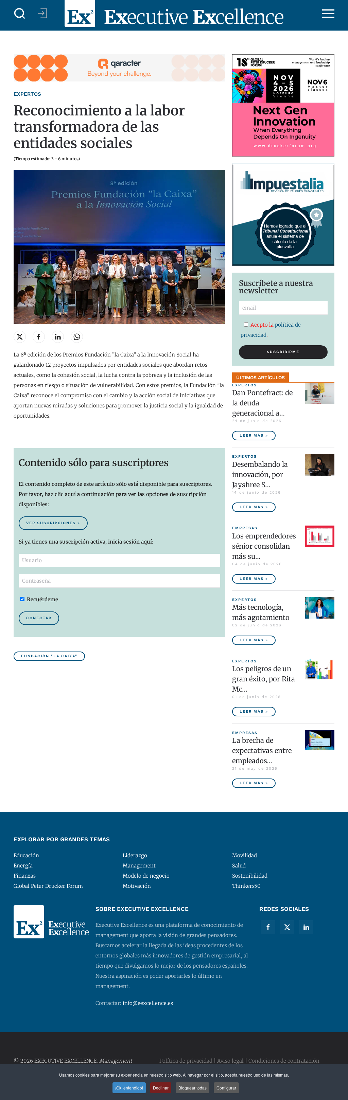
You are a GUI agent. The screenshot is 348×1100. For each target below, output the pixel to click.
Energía (23, 865)
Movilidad (244, 855)
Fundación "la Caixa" (49, 656)
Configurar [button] (226, 1087)
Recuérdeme (41, 599)
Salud (239, 865)
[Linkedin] (306, 927)
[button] (20, 13)
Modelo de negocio (146, 876)
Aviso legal (230, 1061)
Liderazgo (135, 855)
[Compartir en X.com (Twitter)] (20, 337)
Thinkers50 (246, 886)
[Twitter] (287, 927)
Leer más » (254, 435)
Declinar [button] (161, 1087)
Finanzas (25, 876)
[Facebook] (268, 927)
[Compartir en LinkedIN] (58, 337)
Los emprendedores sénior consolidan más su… (264, 546)
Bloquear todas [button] (192, 1087)
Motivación (137, 886)
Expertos (27, 94)
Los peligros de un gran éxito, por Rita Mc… (263, 678)
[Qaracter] (119, 67)
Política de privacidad (185, 1061)
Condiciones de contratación (283, 1061)
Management (139, 865)
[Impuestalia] (283, 214)
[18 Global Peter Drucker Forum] (283, 105)
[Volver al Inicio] (174, 13)
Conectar (39, 618)
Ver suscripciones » (53, 523)
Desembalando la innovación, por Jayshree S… (260, 474)
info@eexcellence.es (148, 1003)
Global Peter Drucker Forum (48, 886)
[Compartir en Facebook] (39, 337)
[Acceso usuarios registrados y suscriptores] (42, 13)
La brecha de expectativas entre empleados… (262, 750)
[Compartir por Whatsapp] (77, 337)
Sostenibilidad (249, 876)
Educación (26, 855)
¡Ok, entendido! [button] (129, 1087)
